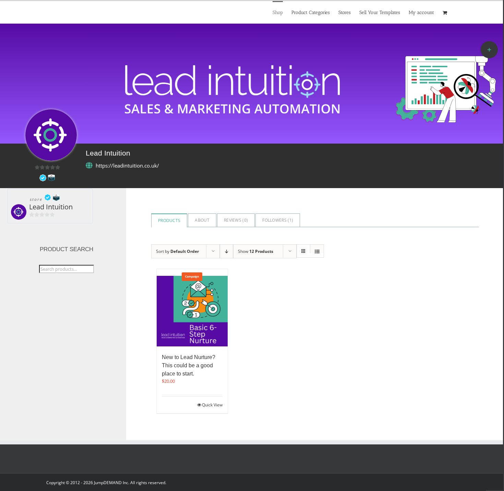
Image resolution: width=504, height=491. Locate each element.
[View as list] (317, 251)
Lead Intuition (51, 206)
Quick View (212, 405)
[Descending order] (226, 251)
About (202, 220)
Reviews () (236, 220)
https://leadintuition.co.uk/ (127, 165)
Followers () (277, 220)
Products (169, 220)
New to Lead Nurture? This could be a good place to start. (188, 365)
